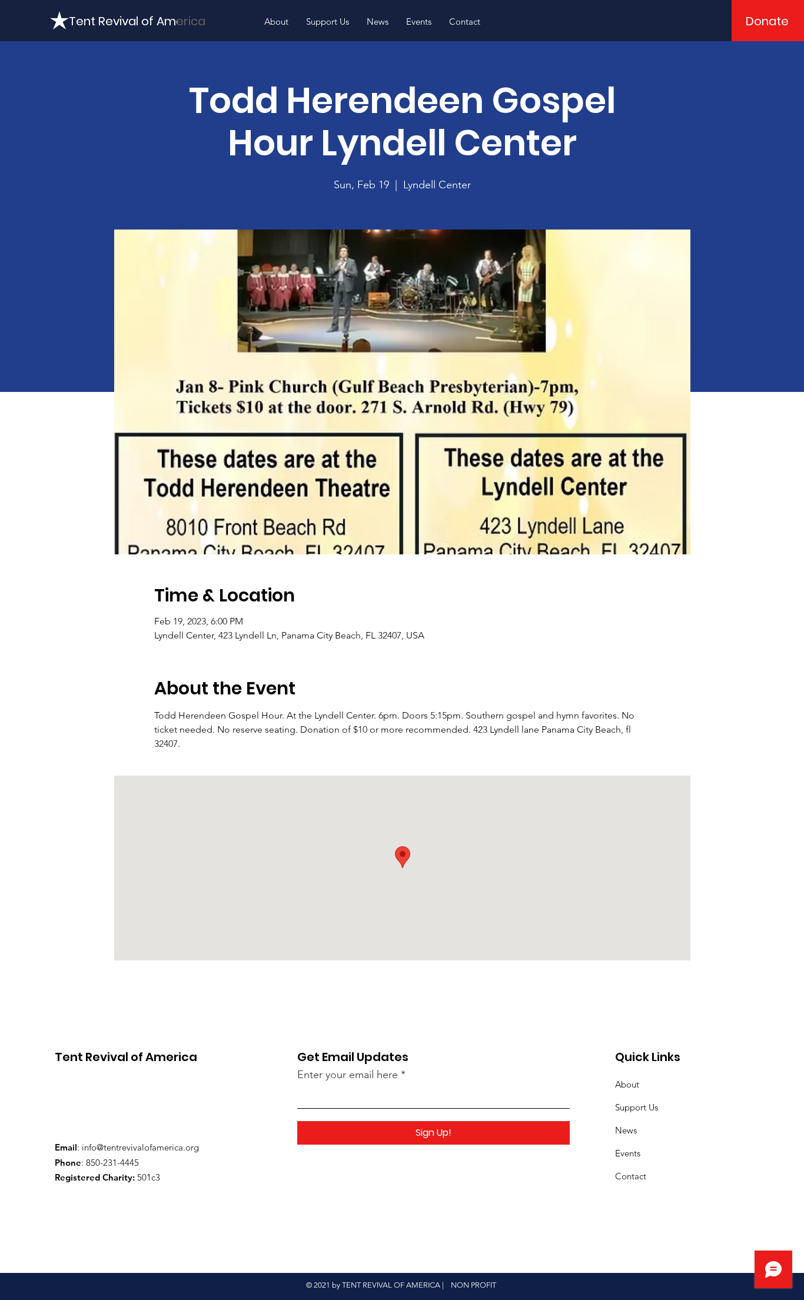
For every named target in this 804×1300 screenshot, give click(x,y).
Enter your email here (347, 1074)
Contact (630, 1176)
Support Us (636, 1107)
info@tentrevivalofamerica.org (140, 1147)
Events (627, 1153)
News (626, 1130)
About (627, 1084)
